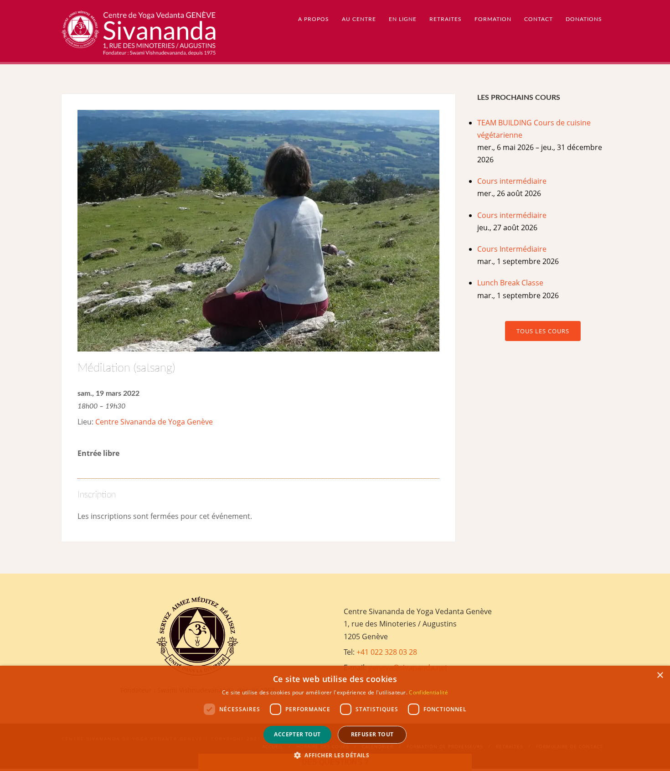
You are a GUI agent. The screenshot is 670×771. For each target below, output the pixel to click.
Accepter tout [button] (297, 734)
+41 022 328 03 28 (386, 652)
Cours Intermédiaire (511, 249)
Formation (492, 19)
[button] (335, 755)
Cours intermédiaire (511, 181)
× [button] (659, 675)
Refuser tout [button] (372, 734)
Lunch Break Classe (510, 283)
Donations (584, 19)
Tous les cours (542, 331)
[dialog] (335, 718)
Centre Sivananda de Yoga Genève (154, 422)
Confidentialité (428, 692)
